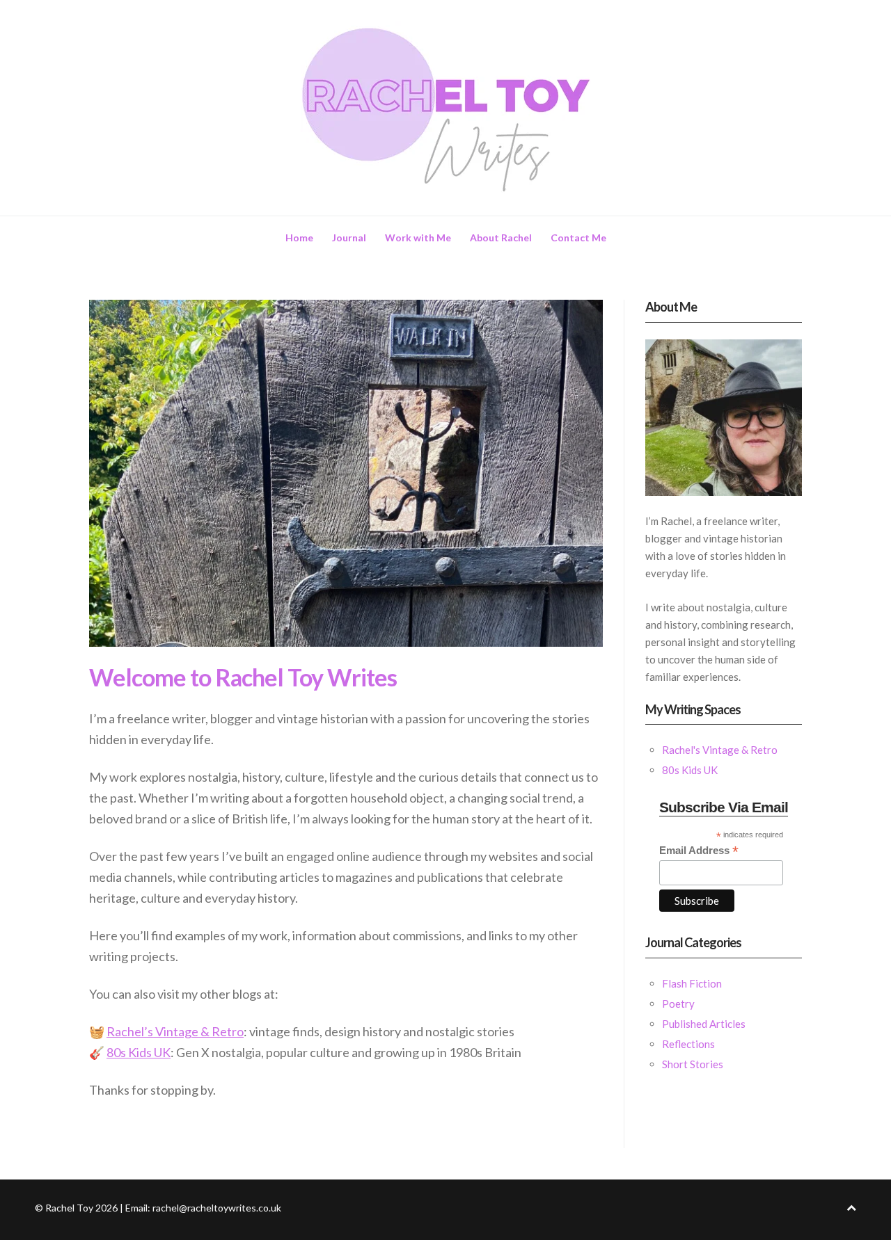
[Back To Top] (851, 1207)
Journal (349, 237)
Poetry (678, 1003)
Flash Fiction (692, 983)
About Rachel (501, 237)
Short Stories (692, 1064)
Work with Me (418, 237)
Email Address (699, 851)
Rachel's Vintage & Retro (720, 749)
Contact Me (578, 237)
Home (299, 237)
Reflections (688, 1044)
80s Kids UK (139, 1052)
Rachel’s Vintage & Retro (175, 1031)
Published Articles (704, 1023)
